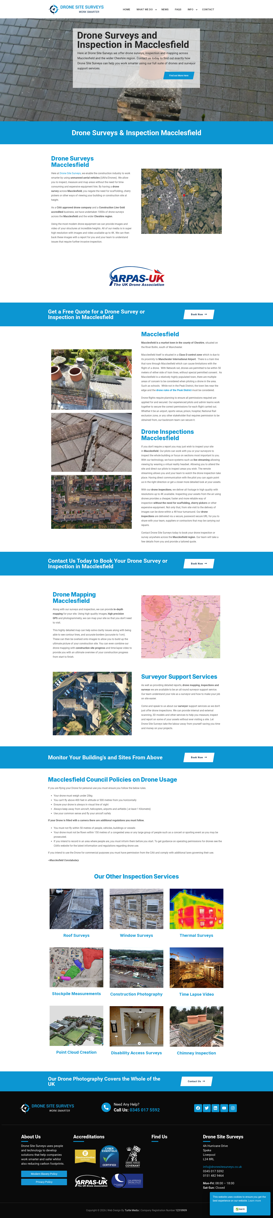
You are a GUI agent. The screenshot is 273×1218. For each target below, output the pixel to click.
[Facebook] (198, 1108)
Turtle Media (132, 1210)
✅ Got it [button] (240, 1209)
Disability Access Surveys (136, 1052)
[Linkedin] (215, 1108)
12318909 (181, 1210)
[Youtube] (224, 1108)
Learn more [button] (254, 1200)
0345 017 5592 (145, 1110)
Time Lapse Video (196, 994)
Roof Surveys (76, 935)
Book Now (197, 314)
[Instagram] (233, 1108)
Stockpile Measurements (76, 993)
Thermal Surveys (196, 935)
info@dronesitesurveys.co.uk (222, 1167)
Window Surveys (136, 935)
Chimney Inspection (196, 1053)
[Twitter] (207, 1108)
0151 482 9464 (213, 1175)
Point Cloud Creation (76, 1052)
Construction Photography (136, 994)
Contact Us (194, 1081)
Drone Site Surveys (70, 173)
